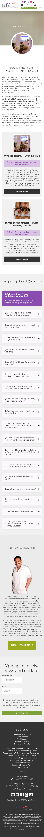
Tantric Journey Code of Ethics (22, 760)
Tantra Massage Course (22, 734)
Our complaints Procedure (22, 763)
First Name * (7, 675)
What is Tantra (14, 99)
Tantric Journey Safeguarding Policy (22, 755)
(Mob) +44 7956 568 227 (23, 779)
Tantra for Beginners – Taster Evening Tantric (22, 224)
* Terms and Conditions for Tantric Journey (22, 748)
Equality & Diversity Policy (22, 765)
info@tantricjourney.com (23, 784)
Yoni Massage (22, 739)
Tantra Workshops (22, 27)
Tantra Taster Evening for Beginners (19, 101)
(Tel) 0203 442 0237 (23, 776)
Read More (21, 192)
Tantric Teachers (22, 737)
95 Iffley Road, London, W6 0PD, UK (23, 786)
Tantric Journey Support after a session (22, 758)
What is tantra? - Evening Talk (22, 155)
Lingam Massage (22, 742)
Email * (5, 686)
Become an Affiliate (22, 744)
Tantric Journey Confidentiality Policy (22, 751)
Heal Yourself (22, 645)
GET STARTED (22, 713)
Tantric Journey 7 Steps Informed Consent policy (22, 753)
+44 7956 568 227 (30, 5)
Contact (22, 772)
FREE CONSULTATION (30, 7)
